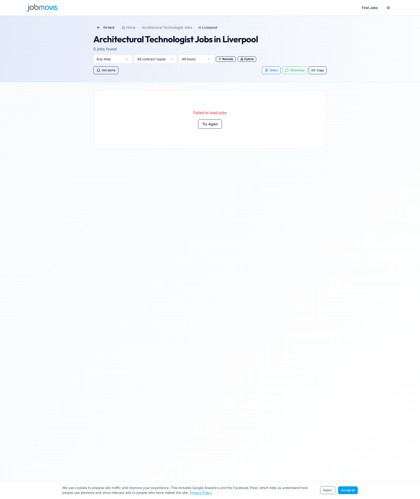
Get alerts (108, 70)
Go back (109, 27)
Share (274, 70)
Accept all (348, 490)
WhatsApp (297, 70)
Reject (327, 490)
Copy (320, 70)
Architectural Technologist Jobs (167, 27)
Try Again (210, 124)
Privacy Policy (201, 492)
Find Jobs (370, 8)
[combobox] (112, 59)
